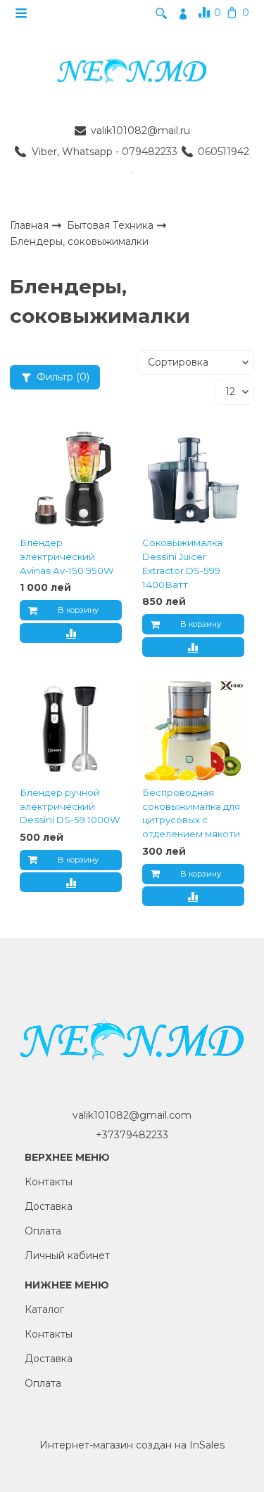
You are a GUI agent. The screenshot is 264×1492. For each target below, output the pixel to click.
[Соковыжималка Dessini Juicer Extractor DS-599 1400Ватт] (193, 480)
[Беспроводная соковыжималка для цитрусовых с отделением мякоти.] (193, 730)
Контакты (49, 1181)
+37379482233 (132, 1134)
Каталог (44, 1309)
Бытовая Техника (111, 224)
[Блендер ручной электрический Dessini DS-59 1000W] (71, 730)
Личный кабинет (67, 1255)
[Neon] (132, 71)
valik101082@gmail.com (132, 1115)
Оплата (43, 1231)
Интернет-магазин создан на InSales (132, 1445)
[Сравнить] (71, 633)
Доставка (49, 1206)
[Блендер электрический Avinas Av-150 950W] (71, 480)
